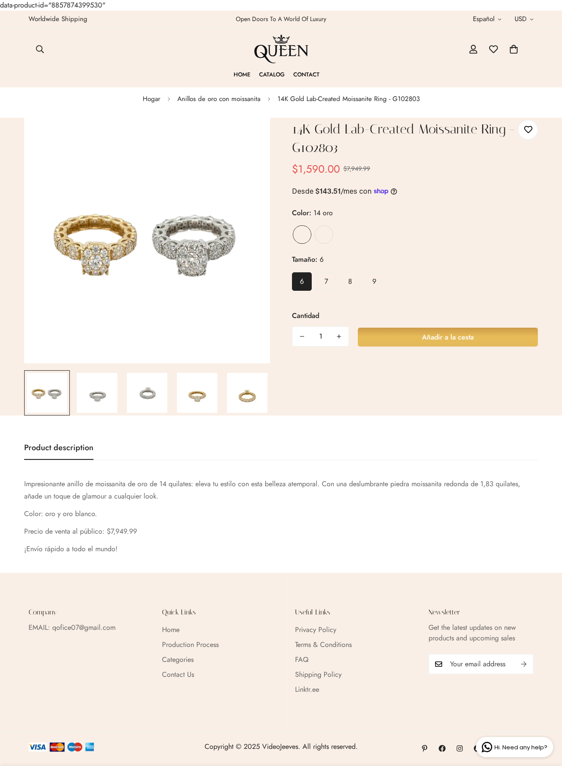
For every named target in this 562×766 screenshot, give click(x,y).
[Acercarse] (251, 136)
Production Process (190, 645)
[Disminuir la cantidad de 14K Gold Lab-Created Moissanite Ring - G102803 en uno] (302, 336)
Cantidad (305, 316)
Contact (306, 74)
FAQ (302, 659)
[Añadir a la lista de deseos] (528, 130)
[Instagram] (459, 748)
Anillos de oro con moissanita (218, 99)
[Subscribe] (523, 664)
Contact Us (178, 674)
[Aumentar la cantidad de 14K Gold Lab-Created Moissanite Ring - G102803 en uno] (339, 336)
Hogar (151, 99)
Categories (178, 659)
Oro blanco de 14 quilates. (324, 234)
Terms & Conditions (323, 645)
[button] (514, 49)
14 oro (302, 234)
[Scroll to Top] (545, 718)
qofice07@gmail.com (83, 627)
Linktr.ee (307, 689)
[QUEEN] (281, 49)
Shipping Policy (318, 674)
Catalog (272, 74)
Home (242, 74)
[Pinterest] (424, 748)
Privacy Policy (315, 630)
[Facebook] (442, 748)
